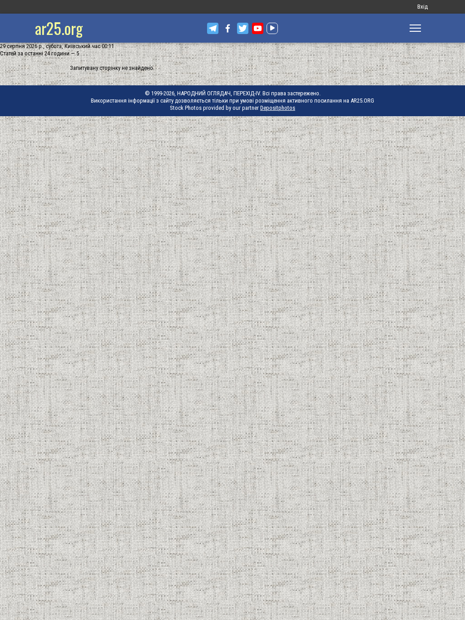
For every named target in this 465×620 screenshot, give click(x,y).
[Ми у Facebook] (227, 28)
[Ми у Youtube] (257, 28)
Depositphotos (277, 107)
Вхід (422, 6)
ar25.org (59, 27)
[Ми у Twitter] (242, 28)
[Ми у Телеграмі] (212, 28)
